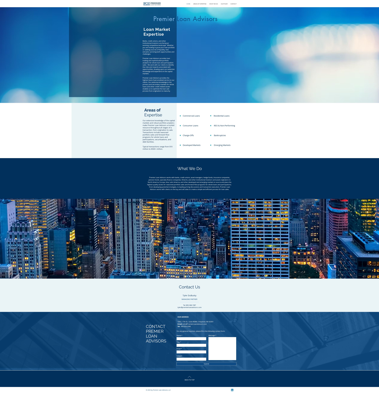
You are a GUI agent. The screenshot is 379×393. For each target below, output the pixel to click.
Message (211, 335)
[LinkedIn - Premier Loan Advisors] (232, 390)
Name (179, 335)
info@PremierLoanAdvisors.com (195, 324)
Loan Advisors (185, 19)
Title (178, 342)
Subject (179, 356)
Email (179, 349)
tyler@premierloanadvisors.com (190, 307)
